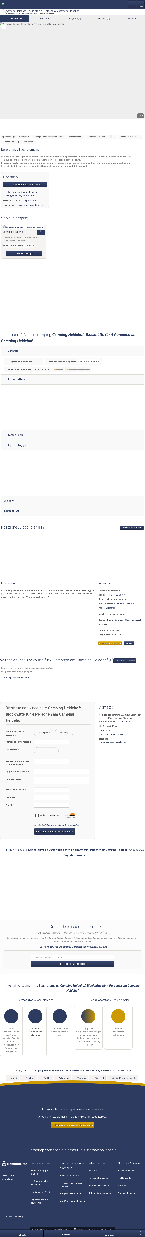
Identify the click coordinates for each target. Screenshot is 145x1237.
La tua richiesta (14, 779)
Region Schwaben (115, 620)
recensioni (102, 18)
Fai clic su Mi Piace (127, 1170)
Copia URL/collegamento (124, 1078)
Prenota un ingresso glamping (71, 1185)
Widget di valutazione (70, 1194)
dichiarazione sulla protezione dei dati (61, 825)
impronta (93, 1170)
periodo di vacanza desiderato (15, 733)
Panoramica (16, 18)
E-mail (9, 805)
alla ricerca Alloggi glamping (3, 11)
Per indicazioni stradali (112, 734)
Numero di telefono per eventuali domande (17, 763)
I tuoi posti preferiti (40, 1192)
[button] (72, 70)
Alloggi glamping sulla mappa (19, 195)
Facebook (30, 1078)
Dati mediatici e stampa (100, 1193)
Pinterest (99, 1078)
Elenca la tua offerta (69, 1175)
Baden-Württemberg (124, 603)
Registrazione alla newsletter (39, 1201)
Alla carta (105, 730)
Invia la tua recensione (125, 661)
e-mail (14, 1078)
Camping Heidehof (13, 231)
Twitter (47, 1078)
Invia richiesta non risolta (26, 184)
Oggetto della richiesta (17, 771)
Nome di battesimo (15, 789)
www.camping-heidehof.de (30, 205)
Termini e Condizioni (98, 1178)
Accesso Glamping (13, 1216)
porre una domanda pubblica (74, 964)
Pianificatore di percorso (132, 528)
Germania (110, 608)
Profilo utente (124, 1178)
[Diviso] (134, 1233)
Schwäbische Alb (133, 620)
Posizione (45, 18)
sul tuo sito (118, 1031)
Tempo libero (15, 435)
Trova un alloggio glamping (39, 1172)
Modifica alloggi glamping (72, 1201)
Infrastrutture (16, 379)
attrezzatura (11, 510)
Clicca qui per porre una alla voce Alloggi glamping (73, 947)
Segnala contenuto (75, 855)
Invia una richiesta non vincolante (54, 831)
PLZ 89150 (120, 595)
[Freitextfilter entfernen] (132, 4)
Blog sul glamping (126, 1193)
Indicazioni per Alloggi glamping (21, 192)
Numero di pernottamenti (18, 742)
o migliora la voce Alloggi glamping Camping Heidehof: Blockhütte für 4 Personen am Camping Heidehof (88, 1036)
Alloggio (9, 500)
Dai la (16, 677)
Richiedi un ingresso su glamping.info (73, 1125)
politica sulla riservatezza (101, 1185)
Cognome (11, 797)
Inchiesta (132, 18)
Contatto (129, 643)
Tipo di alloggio (16, 445)
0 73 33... (17, 200)
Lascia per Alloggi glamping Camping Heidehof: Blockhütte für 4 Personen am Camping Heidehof (11, 1040)
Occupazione (12, 750)
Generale (12, 350)
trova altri (35, 1031)
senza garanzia (136, 849)
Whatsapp (64, 1078)
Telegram (81, 1078)
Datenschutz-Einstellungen (8, 1177)
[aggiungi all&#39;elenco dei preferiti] (3, 26)
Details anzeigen (25, 253)
